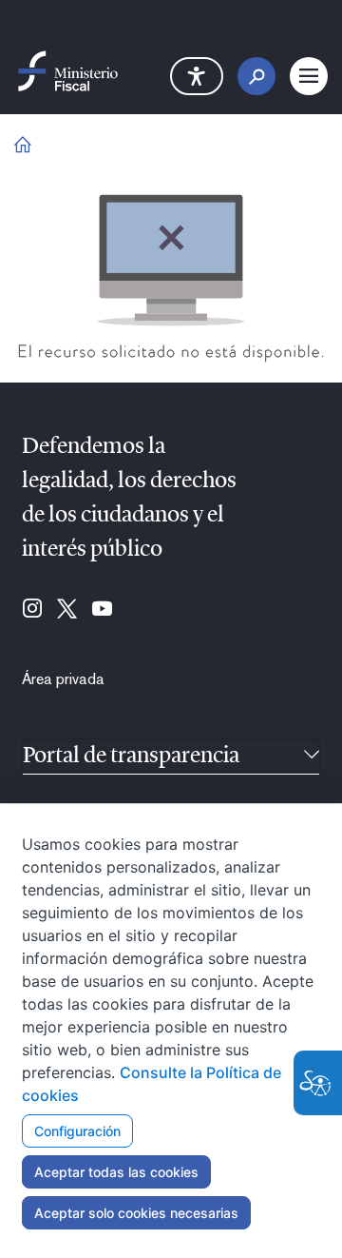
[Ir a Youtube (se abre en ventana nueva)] (102, 610)
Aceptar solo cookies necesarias (136, 1213)
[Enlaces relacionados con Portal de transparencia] (311, 756)
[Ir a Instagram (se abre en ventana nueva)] (32, 610)
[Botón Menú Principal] (309, 76)
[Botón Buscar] (257, 76)
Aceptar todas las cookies (116, 1172)
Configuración (77, 1131)
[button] (196, 76)
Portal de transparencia (131, 756)
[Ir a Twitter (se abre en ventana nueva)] (67, 610)
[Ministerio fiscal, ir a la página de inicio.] (68, 70)
